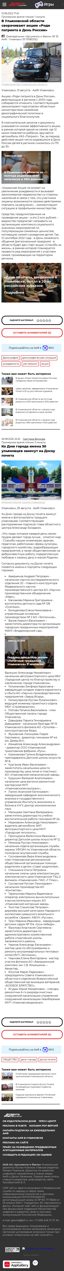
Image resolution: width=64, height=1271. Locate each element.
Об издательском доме (19, 1121)
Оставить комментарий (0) (32, 332)
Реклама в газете (15, 1125)
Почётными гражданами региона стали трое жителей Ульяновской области (36, 1075)
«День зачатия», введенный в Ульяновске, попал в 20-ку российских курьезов (30, 281)
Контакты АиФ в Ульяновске (23, 1137)
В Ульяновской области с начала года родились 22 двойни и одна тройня (35, 410)
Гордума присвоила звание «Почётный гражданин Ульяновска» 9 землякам (35, 1096)
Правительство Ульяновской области (24, 84)
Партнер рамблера (31, 1255)
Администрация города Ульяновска (23, 502)
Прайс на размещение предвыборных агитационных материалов (29, 1149)
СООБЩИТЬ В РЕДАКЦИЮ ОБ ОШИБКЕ (27, 1154)
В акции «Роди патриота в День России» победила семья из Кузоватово (36, 379)
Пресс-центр (47, 1121)
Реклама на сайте (15, 1142)
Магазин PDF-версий (43, 1125)
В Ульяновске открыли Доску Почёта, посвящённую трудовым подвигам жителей (35, 1087)
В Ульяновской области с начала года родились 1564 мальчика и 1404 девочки (36, 421)
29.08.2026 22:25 (10, 439)
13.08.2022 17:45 (10, 13)
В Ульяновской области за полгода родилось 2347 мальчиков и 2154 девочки (37, 400)
